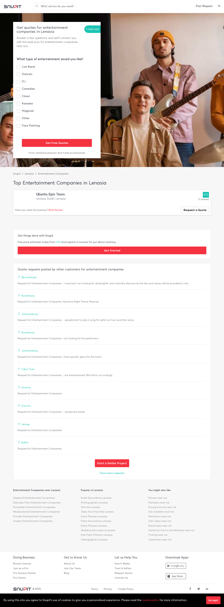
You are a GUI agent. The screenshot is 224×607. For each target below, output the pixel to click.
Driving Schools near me (162, 507)
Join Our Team (72, 568)
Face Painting (31, 125)
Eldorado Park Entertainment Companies (37, 502)
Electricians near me (160, 525)
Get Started (112, 250)
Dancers (27, 74)
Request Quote (123, 573)
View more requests (112, 473)
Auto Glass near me (159, 521)
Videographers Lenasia (94, 539)
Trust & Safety (123, 568)
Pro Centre (19, 577)
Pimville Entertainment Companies (32, 516)
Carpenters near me (160, 539)
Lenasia (29, 173)
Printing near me (157, 534)
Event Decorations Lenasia (96, 497)
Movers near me (157, 497)
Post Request (204, 6)
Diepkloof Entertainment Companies (34, 497)
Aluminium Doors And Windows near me (171, 530)
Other (25, 118)
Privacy (108, 589)
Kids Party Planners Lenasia (96, 534)
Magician (28, 110)
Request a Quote (195, 210)
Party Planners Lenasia (94, 525)
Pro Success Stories (24, 573)
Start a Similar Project (112, 463)
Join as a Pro (20, 568)
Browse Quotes (22, 563)
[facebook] (190, 589)
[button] (219, 6)
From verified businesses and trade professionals (57, 152)
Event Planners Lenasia (94, 516)
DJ (23, 81)
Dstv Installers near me (161, 511)
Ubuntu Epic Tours (50, 194)
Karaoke (27, 103)
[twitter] (198, 589)
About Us (69, 563)
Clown (26, 96)
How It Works (122, 563)
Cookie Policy (125, 589)
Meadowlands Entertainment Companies (36, 511)
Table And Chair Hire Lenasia (97, 511)
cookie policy (150, 600)
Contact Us (121, 577)
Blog (66, 573)
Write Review (55, 210)
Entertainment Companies (53, 173)
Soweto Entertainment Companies (32, 521)
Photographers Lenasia (94, 502)
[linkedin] (207, 589)
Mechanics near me (159, 516)
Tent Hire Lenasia (90, 507)
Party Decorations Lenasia (96, 521)
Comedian (28, 88)
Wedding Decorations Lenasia (98, 530)
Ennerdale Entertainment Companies (34, 507)
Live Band (28, 66)
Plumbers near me (158, 502)
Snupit (16, 173)
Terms (94, 589)
